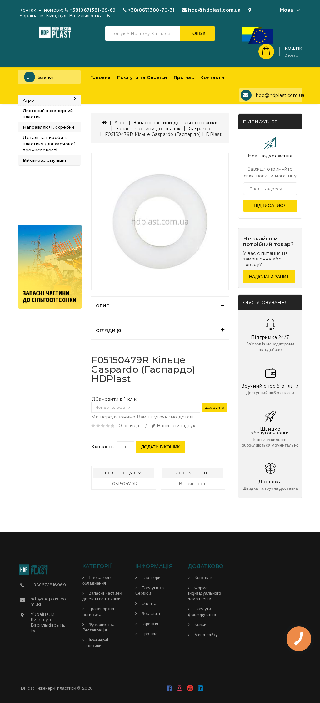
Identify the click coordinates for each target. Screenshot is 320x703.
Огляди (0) (109, 330)
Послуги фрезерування (202, 611)
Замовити (214, 407)
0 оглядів (130, 425)
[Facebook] (170, 689)
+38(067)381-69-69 (93, 10)
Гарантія (150, 624)
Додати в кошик (160, 447)
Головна (100, 77)
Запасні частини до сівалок (148, 128)
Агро (28, 100)
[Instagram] (180, 689)
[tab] (160, 306)
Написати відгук (175, 425)
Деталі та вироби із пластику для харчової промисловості (49, 143)
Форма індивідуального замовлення (204, 593)
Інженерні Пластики (95, 643)
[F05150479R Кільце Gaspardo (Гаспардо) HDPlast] (160, 221)
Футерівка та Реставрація (98, 627)
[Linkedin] (200, 689)
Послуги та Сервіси (142, 77)
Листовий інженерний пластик (48, 113)
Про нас (184, 77)
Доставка (151, 613)
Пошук (197, 33)
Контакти (212, 77)
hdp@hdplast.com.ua (214, 10)
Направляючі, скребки (48, 127)
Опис (102, 305)
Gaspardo (200, 128)
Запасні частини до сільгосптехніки (175, 123)
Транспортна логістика (98, 611)
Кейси (200, 624)
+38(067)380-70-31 (151, 10)
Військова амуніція (44, 160)
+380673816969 (48, 585)
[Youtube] (191, 689)
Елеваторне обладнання (97, 580)
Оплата (149, 603)
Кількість (102, 446)
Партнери (151, 578)
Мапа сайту (206, 635)
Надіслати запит (269, 277)
